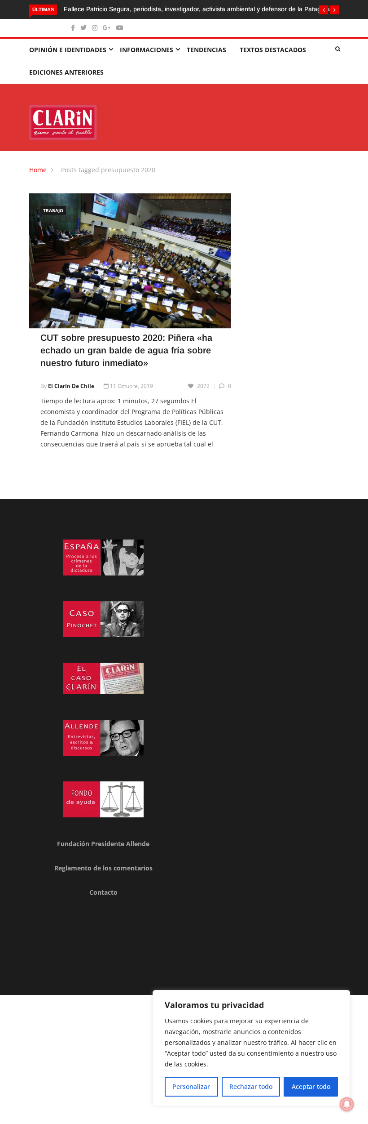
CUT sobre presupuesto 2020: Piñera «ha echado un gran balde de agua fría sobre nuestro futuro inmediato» (126, 350)
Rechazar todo (250, 1086)
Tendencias (206, 49)
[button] (323, 9)
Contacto (103, 892)
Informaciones (146, 49)
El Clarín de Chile (71, 386)
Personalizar (191, 1086)
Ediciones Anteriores (66, 72)
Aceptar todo (311, 1086)
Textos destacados (273, 49)
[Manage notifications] (347, 1104)
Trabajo (53, 210)
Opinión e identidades (67, 49)
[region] (251, 1048)
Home (38, 169)
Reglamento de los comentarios (103, 868)
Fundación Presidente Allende (103, 843)
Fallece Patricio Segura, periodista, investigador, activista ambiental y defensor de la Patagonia (198, 9)
